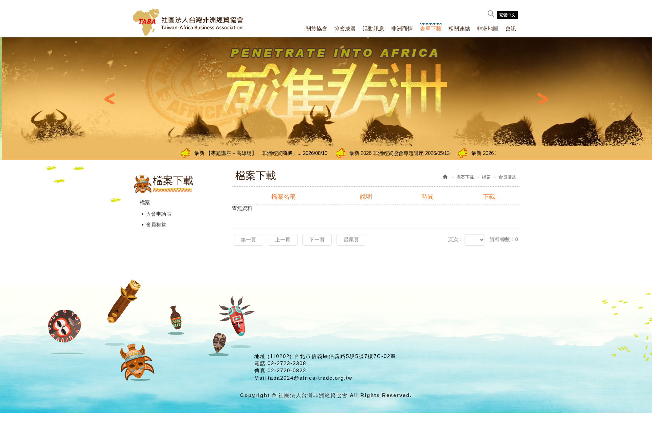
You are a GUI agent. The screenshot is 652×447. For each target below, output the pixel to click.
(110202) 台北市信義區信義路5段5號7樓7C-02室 (332, 356)
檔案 (145, 202)
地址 (260, 356)
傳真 (260, 370)
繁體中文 (507, 15)
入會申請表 (158, 214)
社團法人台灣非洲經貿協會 (188, 22)
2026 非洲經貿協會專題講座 (353, 153)
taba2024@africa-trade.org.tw (310, 378)
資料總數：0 (504, 239)
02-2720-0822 (287, 370)
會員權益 (156, 225)
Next (543, 98)
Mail (260, 378)
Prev (109, 98)
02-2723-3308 (287, 363)
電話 (260, 363)
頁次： (455, 239)
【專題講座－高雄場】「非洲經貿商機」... (214, 153)
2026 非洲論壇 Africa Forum (475, 153)
